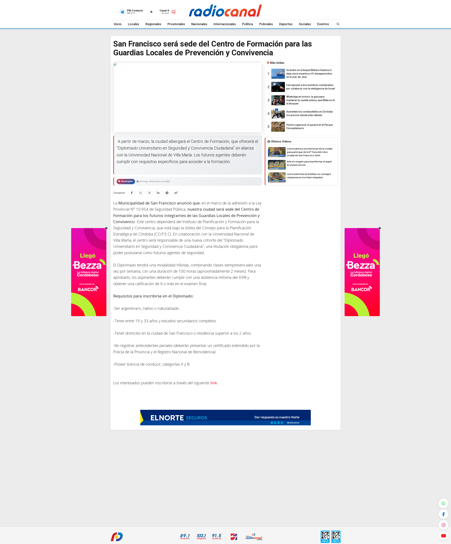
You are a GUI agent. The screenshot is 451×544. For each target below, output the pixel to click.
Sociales (305, 24)
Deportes (285, 24)
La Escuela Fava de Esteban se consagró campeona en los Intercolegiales (309, 176)
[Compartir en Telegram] (167, 192)
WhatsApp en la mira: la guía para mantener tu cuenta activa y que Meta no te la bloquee (310, 100)
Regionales (153, 24)
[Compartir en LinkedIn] (158, 192)
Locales (133, 24)
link (213, 382)
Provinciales (176, 24)
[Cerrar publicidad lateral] (106, 228)
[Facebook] (443, 514)
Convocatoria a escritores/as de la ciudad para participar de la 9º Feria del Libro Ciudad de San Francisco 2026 (309, 152)
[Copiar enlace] (175, 192)
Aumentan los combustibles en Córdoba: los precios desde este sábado (309, 113)
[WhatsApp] (443, 503)
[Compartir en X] (149, 192)
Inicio (118, 24)
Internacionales (225, 24)
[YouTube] (443, 535)
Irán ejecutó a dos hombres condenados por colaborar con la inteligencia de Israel (310, 87)
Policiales (266, 24)
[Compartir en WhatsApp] (140, 192)
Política (247, 24)
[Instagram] (443, 525)
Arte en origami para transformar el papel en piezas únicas (309, 163)
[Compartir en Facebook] (131, 192)
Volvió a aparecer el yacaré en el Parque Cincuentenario (309, 126)
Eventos (323, 24)
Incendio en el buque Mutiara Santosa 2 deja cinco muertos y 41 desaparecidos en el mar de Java (309, 73)
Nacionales (199, 24)
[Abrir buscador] (338, 24)
